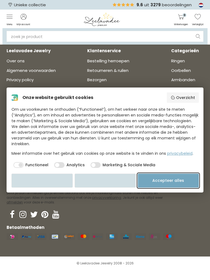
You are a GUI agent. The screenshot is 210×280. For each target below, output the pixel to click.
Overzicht (185, 97)
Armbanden (183, 80)
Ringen (178, 61)
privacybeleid (179, 153)
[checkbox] (30, 165)
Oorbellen (181, 70)
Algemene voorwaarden (31, 70)
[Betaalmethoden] (12, 236)
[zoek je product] (197, 36)
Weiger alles (42, 180)
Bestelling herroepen (108, 61)
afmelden (15, 202)
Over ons (16, 61)
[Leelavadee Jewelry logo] (102, 19)
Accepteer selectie (105, 180)
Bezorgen (97, 80)
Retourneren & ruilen (108, 70)
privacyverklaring (106, 197)
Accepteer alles (168, 180)
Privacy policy (20, 80)
